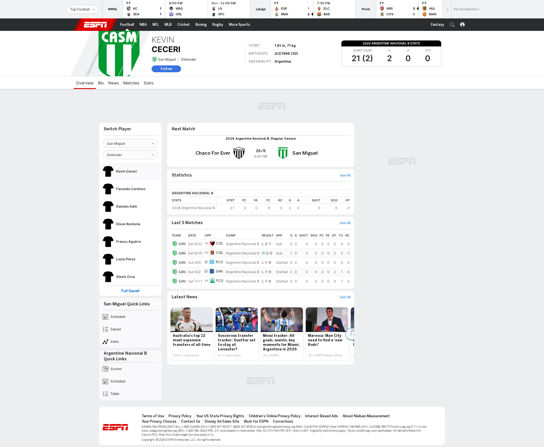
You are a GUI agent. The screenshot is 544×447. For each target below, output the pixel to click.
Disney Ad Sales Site (222, 421)
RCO (219, 262)
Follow (166, 69)
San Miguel (167, 59)
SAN (182, 244)
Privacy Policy (180, 416)
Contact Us (190, 421)
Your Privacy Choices (159, 421)
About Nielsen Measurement (366, 416)
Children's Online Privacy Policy (275, 416)
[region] (283, 204)
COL (219, 243)
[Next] (447, 9)
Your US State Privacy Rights (220, 416)
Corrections (283, 421)
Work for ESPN (256, 421)
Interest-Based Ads (321, 416)
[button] (452, 24)
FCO (219, 280)
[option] (192, 334)
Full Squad (130, 291)
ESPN (95, 24)
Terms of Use (153, 416)
